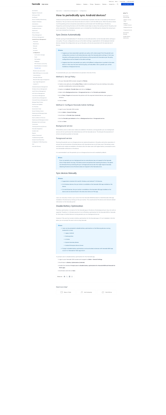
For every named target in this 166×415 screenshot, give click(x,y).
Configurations (36, 52)
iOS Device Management (38, 37)
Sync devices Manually (126, 33)
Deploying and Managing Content (40, 120)
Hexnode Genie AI (36, 115)
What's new (111, 1)
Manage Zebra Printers (37, 102)
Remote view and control (39, 70)
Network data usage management (41, 79)
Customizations (36, 75)
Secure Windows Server (38, 111)
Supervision (35, 30)
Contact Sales (122, 1)
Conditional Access (36, 28)
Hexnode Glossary (36, 146)
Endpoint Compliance (37, 26)
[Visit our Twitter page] (67, 276)
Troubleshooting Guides (37, 137)
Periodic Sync (37, 68)
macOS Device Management (39, 91)
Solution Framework (37, 135)
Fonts (35, 57)
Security (35, 48)
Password (35, 41)
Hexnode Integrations (37, 128)
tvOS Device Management (38, 93)
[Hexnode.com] (36, 4)
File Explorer (37, 59)
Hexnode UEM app (37, 77)
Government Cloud (36, 108)
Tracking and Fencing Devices (39, 126)
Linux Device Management (38, 95)
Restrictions (36, 43)
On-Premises (35, 106)
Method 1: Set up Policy (127, 20)
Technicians (35, 124)
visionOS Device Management (39, 97)
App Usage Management (39, 81)
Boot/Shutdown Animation (40, 65)
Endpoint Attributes (37, 21)
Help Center (45, 4)
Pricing (91, 4)
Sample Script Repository (38, 139)
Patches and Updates (37, 104)
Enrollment (34, 17)
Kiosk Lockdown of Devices (38, 117)
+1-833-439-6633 (130, 1)
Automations (35, 24)
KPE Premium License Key (40, 63)
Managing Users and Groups (39, 122)
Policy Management (37, 35)
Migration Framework (37, 13)
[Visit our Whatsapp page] (72, 276)
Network (35, 46)
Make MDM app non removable (40, 73)
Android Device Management (39, 39)
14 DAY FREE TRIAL (127, 4)
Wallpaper (36, 61)
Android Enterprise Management (40, 86)
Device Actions (35, 32)
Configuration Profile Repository (39, 142)
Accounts (35, 50)
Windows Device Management (39, 89)
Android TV (36, 84)
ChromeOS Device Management (40, 100)
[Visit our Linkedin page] (69, 276)
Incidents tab (35, 131)
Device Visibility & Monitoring (39, 19)
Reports (34, 133)
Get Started (35, 10)
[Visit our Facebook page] (64, 276)
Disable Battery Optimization (126, 37)
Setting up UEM (36, 15)
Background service (128, 27)
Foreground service (128, 30)
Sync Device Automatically (126, 16)
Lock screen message (39, 54)
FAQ (33, 144)
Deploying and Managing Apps (39, 113)
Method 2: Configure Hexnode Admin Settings (128, 24)
